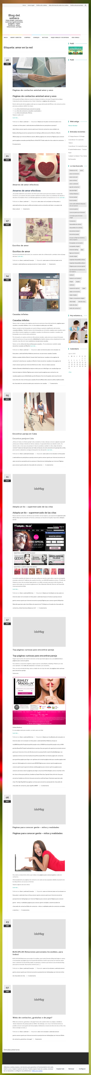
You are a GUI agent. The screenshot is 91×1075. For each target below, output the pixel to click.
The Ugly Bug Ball (21, 782)
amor (39, 201)
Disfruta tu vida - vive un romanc (41, 364)
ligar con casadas (51, 368)
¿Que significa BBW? (32, 785)
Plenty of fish (34, 140)
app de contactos (74, 187)
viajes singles (73, 295)
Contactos (73, 221)
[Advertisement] (56, 20)
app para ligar (73, 190)
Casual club (33, 357)
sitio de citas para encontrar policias (35, 778)
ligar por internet (22, 136)
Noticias (45, 37)
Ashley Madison (28, 353)
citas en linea (28, 895)
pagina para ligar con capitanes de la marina (32, 759)
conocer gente (23, 129)
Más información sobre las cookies (58, 5)
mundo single (73, 256)
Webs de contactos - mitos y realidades (37, 906)
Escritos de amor (21, 245)
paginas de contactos (46, 136)
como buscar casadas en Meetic (28, 361)
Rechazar (71, 1069)
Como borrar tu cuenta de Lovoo (77, 146)
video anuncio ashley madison (52, 379)
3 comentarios (43, 608)
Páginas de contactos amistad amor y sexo (33, 90)
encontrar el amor (36, 264)
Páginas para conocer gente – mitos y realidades (36, 827)
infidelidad (25, 368)
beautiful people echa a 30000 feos (37, 744)
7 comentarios (54, 383)
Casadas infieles (20, 314)
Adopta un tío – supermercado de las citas (33, 507)
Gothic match (47, 752)
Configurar (82, 1069)
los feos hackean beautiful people (33, 755)
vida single (72, 301)
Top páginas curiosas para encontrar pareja (33, 650)
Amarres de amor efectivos (26, 185)
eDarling (18, 133)
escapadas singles (75, 246)
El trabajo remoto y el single (76, 136)
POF (39, 140)
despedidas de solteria (76, 227)
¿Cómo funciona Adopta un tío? (27, 608)
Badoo (38, 125)
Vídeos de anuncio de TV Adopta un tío (40, 604)
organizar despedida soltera (77, 259)
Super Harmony (49, 778)
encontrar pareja (26, 133)
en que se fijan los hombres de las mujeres (77, 238)
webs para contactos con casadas (37, 383)
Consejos (36, 37)
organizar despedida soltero (77, 263)
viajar (83, 288)
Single (71, 281)
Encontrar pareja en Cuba (25, 434)
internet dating (35, 133)
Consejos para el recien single (76, 216)
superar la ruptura (74, 288)
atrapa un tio (46, 596)
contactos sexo (47, 129)
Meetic (29, 136)
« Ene (69, 372)
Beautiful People (22, 744)
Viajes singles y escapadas (60, 37)
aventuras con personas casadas (43, 353)
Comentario (26, 209)
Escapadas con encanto (76, 243)
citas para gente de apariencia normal (50, 748)
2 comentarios (49, 465)
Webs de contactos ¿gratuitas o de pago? (32, 1018)
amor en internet (50, 121)
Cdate (17, 129)
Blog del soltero (14, 17)
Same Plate (39, 774)
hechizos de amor (22, 205)
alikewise (53, 737)
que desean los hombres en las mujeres (77, 270)
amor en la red (45, 201)
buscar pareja (44, 125)
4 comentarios (25, 910)
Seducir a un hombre (75, 278)
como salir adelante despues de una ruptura (77, 204)
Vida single (75, 37)
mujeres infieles (22, 372)
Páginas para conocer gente (35, 372)
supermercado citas (23, 604)
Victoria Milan (40, 379)
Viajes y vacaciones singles (77, 298)
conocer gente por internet (35, 129)
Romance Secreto (41, 376)
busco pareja (51, 125)
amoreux (33, 125)
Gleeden (19, 368)
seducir (18, 209)
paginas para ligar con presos (36, 770)
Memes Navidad (72, 125)
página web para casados (52, 759)
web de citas (53, 782)
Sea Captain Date (47, 774)
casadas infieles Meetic (23, 357)
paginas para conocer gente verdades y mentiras (41, 902)
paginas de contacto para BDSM (29, 763)
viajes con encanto (75, 291)
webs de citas (28, 465)
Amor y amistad (15, 37)
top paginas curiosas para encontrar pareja (38, 782)
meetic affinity (35, 136)
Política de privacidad (76, 5)
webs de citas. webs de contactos (54, 140)
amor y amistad (27, 125)
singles (78, 281)
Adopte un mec (54, 593)
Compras (27, 37)
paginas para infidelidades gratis (26, 376)
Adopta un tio (41, 121)
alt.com (58, 737)
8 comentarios (17, 144)
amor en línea (18, 125)
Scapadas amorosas (51, 376)
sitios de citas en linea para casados (26, 379)
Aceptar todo (60, 1069)
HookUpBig (54, 752)
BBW (15, 744)
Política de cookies (41, 5)
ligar (82, 249)
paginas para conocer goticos (46, 767)
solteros (72, 285)
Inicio (24, 5)
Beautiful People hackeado (24, 748)
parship (28, 140)
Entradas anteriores (12, 1050)
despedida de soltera (75, 224)
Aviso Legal (31, 5)
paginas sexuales (21, 140)
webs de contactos (22, 383)
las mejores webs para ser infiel (37, 368)
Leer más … (16, 117)
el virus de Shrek (28, 752)
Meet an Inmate (47, 755)
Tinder (43, 140)
